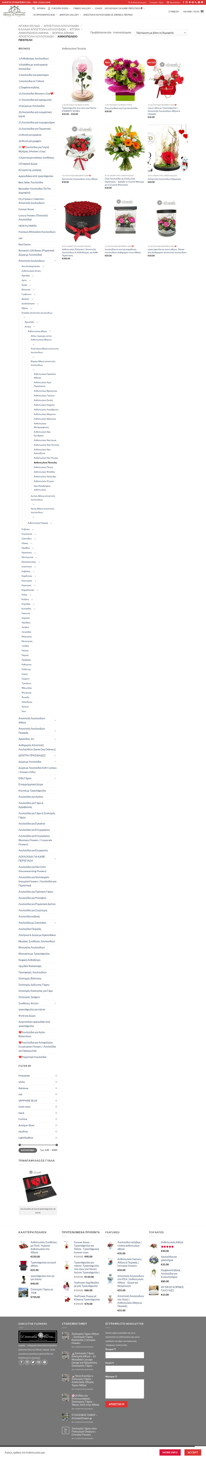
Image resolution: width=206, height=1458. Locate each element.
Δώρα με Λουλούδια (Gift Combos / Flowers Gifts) (38, 769)
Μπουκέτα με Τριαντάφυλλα (34, 953)
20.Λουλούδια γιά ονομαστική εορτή (35, 114)
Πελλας (25, 650)
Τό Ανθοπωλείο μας (137, 2)
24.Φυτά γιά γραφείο (30, 141)
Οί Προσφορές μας (44, 14)
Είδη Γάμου (25, 778)
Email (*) (109, 1362)
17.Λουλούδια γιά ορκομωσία (35, 99)
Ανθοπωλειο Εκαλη (43, 400)
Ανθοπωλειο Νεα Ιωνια (45, 440)
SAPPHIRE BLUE (28, 1100)
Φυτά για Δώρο (27, 1015)
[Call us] (196, 2)
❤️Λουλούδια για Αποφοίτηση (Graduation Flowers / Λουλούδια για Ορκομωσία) (37, 1046)
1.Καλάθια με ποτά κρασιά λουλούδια (33, 66)
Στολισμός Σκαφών (29, 997)
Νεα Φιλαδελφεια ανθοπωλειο (42, 488)
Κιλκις (24, 594)
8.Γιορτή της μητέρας (30, 169)
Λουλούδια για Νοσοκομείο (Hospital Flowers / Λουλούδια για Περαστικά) (37, 881)
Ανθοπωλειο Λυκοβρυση (46, 409)
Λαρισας (26, 617)
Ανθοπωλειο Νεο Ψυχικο (46, 457)
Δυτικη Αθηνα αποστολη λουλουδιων (43, 498)
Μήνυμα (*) (111, 1376)
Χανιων (25, 706)
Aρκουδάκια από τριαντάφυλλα (36, 176)
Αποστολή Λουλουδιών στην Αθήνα (80, 179)
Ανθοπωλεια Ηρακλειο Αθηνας (45, 376)
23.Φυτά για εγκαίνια (30, 134)
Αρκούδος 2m (26, 738)
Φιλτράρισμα (27, 1150)
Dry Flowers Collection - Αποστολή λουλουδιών (32, 201)
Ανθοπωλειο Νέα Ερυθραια (42, 433)
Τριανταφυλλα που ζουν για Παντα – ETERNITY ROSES (80, 109)
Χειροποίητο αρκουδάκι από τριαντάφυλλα (34, 1023)
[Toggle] (55, 209)
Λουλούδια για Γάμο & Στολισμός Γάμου (37, 815)
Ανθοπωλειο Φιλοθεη (44, 471)
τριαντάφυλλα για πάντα (32, 1009)
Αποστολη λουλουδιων (61, 25)
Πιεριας (25, 655)
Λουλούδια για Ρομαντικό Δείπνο (37, 903)
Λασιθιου (26, 622)
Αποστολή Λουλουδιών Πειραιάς (32, 730)
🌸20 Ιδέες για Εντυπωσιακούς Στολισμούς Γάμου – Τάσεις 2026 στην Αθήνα (85, 1400)
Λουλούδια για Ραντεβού (32, 897)
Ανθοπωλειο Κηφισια (44, 404)
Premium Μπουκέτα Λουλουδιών (37, 231)
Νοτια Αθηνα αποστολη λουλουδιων (42, 510)
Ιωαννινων (27, 566)
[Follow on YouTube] (202, 2)
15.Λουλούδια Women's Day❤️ (36, 93)
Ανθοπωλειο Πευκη (43, 467)
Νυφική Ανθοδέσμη (29, 959)
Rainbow (23, 1088)
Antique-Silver (27, 1125)
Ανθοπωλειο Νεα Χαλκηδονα (42, 451)
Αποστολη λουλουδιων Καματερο (164, 179)
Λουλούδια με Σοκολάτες (32, 922)
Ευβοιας (26, 529)
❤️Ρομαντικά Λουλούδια (32, 1056)
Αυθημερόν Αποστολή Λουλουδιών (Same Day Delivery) (37, 747)
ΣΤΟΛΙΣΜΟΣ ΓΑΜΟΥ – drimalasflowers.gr (85, 1416)
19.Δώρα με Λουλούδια (32, 105)
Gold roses (24, 1106)
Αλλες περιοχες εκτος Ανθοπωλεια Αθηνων (41, 337)
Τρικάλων (26, 683)
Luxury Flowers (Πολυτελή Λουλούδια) (33, 217)
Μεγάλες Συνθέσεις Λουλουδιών (37, 941)
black (21, 1112)
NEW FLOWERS (28, 225)
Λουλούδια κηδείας (29, 916)
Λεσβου (25, 627)
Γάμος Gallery (82, 8)
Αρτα (24, 280)
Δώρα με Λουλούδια (30, 761)
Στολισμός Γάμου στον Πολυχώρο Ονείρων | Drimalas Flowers (84, 1431)
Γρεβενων (26, 294)
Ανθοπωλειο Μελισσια (45, 418)
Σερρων (25, 678)
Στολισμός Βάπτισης (30, 978)
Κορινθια (26, 603)
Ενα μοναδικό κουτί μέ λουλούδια (121, 108)
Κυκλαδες (26, 608)
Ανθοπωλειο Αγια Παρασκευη (42, 384)
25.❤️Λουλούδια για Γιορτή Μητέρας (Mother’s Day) (34, 149)
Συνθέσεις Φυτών (28, 1003)
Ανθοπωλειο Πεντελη (45, 462)
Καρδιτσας (27, 576)
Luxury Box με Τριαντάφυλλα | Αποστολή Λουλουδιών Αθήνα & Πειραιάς (164, 111)
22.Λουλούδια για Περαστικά (35, 128)
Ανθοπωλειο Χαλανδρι (45, 476)
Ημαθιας (26, 547)
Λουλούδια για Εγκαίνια (32, 823)
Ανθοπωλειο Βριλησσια (45, 390)
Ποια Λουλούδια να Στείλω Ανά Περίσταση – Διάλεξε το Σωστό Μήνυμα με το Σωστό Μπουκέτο (124, 181)
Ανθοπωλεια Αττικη (31, 270)
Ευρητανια (27, 533)
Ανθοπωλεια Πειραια (38, 523)
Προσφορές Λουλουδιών (33, 972)
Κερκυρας (26, 585)
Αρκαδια (26, 275)
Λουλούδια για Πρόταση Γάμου (36, 891)
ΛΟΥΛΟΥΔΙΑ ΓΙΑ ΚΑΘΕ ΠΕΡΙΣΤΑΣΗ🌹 (124, 8)
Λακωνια (26, 613)
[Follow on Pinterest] (199, 2)
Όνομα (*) (110, 1349)
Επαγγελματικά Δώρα (31, 784)
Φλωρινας (27, 692)
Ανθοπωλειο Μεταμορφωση (41, 425)
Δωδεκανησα (28, 303)
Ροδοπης (26, 669)
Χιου (24, 711)
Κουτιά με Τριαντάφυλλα (32, 790)
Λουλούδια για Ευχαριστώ (33, 850)
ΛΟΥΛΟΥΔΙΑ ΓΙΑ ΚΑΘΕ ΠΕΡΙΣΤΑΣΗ (32, 858)
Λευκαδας (26, 631)
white (22, 1081)
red (20, 238)
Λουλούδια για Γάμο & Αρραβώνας (31, 805)
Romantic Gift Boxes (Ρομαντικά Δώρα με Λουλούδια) (36, 252)
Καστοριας (27, 580)
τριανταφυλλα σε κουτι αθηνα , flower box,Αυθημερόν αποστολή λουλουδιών (167, 251)
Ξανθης (25, 645)
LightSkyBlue (26, 1137)
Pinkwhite (24, 1075)
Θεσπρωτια (27, 557)
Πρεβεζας (26, 659)
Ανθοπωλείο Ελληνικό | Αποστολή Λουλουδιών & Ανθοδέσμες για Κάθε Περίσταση (80, 252)
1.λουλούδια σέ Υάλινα (31, 81)
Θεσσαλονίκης (29, 561)
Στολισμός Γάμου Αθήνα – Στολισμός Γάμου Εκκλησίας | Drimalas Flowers (85, 1338)
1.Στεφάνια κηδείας (29, 87)
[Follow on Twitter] (190, 2)
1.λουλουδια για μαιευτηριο (34, 74)
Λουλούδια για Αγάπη (31, 796)
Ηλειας (25, 543)
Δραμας (25, 298)
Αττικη (75, 29)
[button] (173, 2)
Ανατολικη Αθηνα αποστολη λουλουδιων (45, 350)
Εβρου (25, 308)
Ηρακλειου (27, 552)
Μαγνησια (27, 636)
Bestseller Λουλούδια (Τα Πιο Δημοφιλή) (35, 190)
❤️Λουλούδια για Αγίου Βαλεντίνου (32, 1034)
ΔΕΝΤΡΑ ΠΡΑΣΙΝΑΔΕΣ (32, 755)
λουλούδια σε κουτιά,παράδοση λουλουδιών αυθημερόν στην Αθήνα (123, 251)
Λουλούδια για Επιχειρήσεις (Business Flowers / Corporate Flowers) (35, 840)
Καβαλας (26, 571)
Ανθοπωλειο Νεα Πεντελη (46, 444)
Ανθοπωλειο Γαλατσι (44, 395)
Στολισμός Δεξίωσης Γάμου (34, 984)
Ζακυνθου (27, 538)
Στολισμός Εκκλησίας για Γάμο (36, 990)
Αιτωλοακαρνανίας (31, 266)
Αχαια (24, 284)
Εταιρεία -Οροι (156, 2)
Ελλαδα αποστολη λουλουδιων (42, 29)
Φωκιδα (25, 697)
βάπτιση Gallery (69, 14)
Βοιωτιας (26, 289)
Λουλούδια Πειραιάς (30, 928)
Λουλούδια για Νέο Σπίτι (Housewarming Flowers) (32, 869)
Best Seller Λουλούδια (31, 182)
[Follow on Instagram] (186, 2)
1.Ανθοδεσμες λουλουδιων (34, 58)
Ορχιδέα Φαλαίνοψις (30, 966)
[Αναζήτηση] (33, 8)
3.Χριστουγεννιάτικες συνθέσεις (36, 157)
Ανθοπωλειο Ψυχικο (44, 481)
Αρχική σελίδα (29, 25)
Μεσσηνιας (27, 641)
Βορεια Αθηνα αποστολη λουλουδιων (46, 34)
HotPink (23, 1131)
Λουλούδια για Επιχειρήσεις (34, 829)
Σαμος (25, 674)
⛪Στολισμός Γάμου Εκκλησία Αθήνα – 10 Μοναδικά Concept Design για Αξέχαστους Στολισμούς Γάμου (84, 1359)
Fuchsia (23, 1118)
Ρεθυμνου (27, 664)
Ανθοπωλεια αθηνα (34, 33)
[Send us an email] (193, 2)
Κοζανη (25, 599)
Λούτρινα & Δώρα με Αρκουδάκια (37, 934)
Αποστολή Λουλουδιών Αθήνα (32, 720)
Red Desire (25, 244)
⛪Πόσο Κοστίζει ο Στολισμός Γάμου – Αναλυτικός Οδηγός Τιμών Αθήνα (83, 1380)
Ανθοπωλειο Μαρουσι (45, 414)
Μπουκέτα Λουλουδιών (32, 947)
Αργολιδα (29, 322)
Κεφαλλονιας (28, 590)
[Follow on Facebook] (183, 2)
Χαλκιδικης (27, 701)
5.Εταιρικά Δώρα (28, 163)
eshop (98, 8)
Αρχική (41, 8)
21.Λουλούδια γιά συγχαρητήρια (37, 122)
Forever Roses (60, 8)
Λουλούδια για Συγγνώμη (33, 910)
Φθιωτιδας (27, 688)
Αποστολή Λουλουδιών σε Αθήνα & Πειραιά (108, 14)
